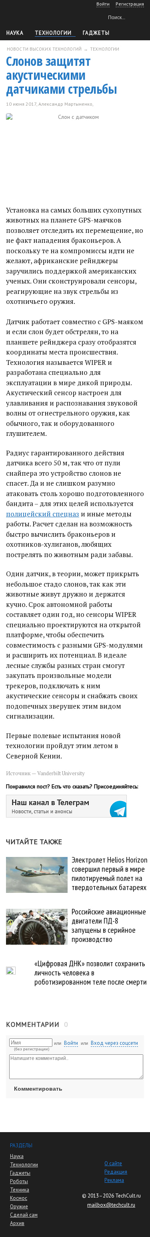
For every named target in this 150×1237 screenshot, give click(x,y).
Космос (18, 1198)
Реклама (114, 1180)
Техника (19, 1189)
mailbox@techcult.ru (111, 1205)
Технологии (53, 33)
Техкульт (40, 16)
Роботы (19, 1181)
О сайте (113, 1163)
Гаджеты (96, 33)
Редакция (115, 1171)
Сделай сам (24, 1214)
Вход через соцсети (114, 1043)
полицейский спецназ (42, 513)
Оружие (19, 1206)
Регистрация (130, 4)
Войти (71, 1043)
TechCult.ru (128, 1195)
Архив (17, 1223)
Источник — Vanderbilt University (45, 773)
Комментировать (38, 1088)
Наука (15, 33)
